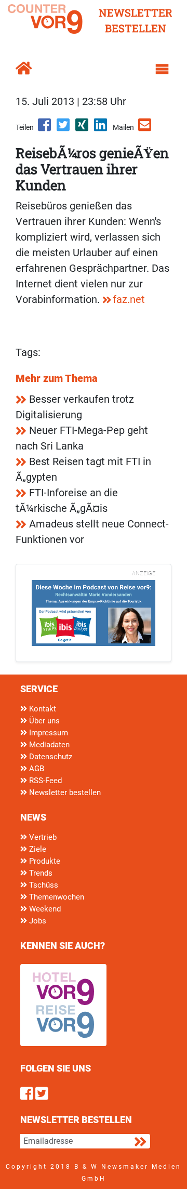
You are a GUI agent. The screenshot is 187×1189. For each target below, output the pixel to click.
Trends (39, 873)
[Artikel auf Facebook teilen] (45, 128)
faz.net (129, 299)
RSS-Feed (44, 780)
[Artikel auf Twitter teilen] (64, 128)
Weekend (44, 909)
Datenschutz (49, 756)
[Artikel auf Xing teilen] (82, 128)
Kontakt (41, 709)
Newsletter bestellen (64, 792)
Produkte (43, 861)
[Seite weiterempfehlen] (145, 128)
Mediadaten (48, 744)
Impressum (47, 732)
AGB (35, 768)
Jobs (36, 921)
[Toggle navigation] (162, 69)
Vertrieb (42, 837)
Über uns (43, 720)
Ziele (36, 849)
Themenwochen (55, 897)
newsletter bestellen (135, 20)
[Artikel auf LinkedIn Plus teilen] (101, 128)
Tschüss (42, 885)
